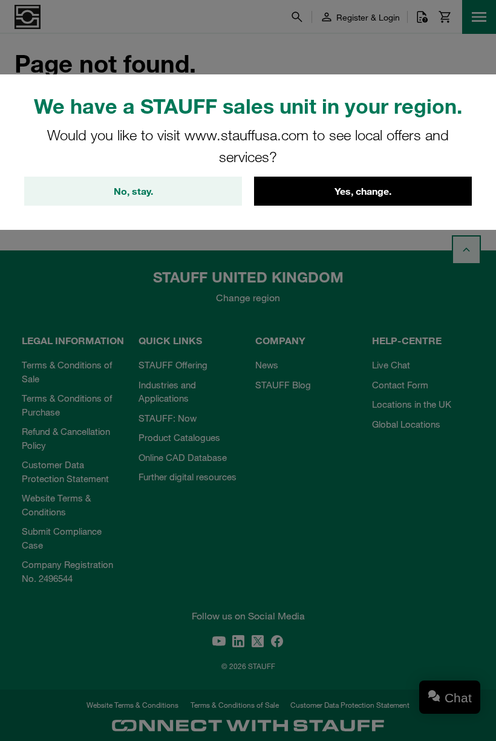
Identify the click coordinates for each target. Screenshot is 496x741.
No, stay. (133, 191)
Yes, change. (362, 191)
